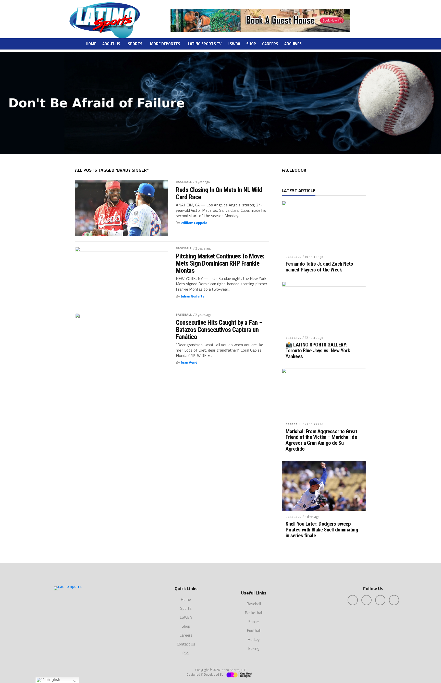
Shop (251, 44)
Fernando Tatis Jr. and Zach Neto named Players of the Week (319, 267)
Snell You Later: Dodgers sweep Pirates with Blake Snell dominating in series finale (322, 530)
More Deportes (165, 44)
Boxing (253, 648)
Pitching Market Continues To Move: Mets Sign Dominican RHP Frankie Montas (220, 263)
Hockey (254, 639)
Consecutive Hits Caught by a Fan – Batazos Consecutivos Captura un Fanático (219, 329)
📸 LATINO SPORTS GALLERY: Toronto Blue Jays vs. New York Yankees (318, 350)
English (52, 679)
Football (254, 631)
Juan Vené (189, 362)
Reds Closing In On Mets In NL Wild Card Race (219, 193)
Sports (135, 44)
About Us (111, 44)
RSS (185, 653)
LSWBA (234, 44)
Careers (270, 44)
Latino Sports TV (205, 44)
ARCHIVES (293, 44)
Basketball (254, 613)
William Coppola (194, 223)
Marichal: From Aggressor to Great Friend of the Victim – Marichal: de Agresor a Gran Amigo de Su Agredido (321, 440)
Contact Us (186, 644)
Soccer (253, 622)
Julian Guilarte (192, 296)
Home (91, 44)
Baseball (184, 181)
